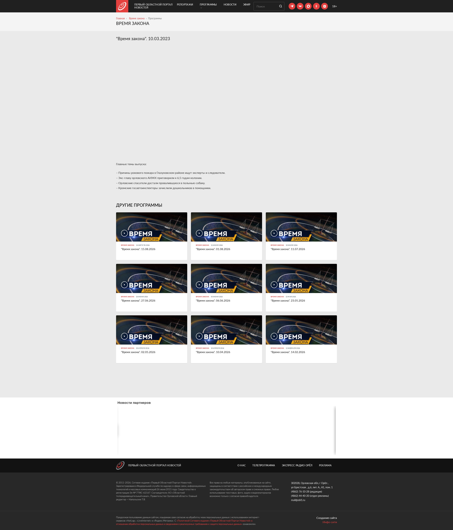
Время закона (137, 18)
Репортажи (185, 4)
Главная (120, 18)
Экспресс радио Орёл (297, 465)
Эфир (246, 4)
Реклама (325, 465)
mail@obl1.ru (298, 500)
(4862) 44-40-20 (300, 495)
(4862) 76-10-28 (300, 491)
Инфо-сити (330, 522)
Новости (230, 4)
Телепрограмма (263, 465)
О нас (241, 465)
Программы (208, 4)
